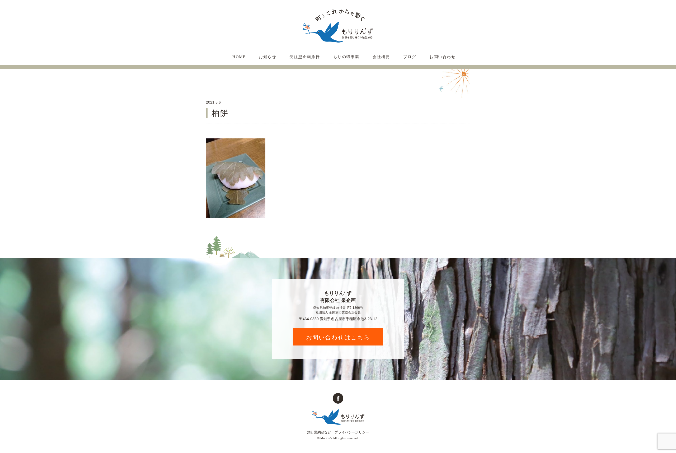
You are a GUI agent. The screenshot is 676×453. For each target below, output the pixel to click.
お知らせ (267, 57)
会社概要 (381, 57)
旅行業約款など (319, 432)
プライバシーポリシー (352, 432)
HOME (239, 57)
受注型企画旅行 (304, 57)
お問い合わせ (442, 57)
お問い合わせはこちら (338, 337)
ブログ (409, 57)
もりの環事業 (346, 57)
